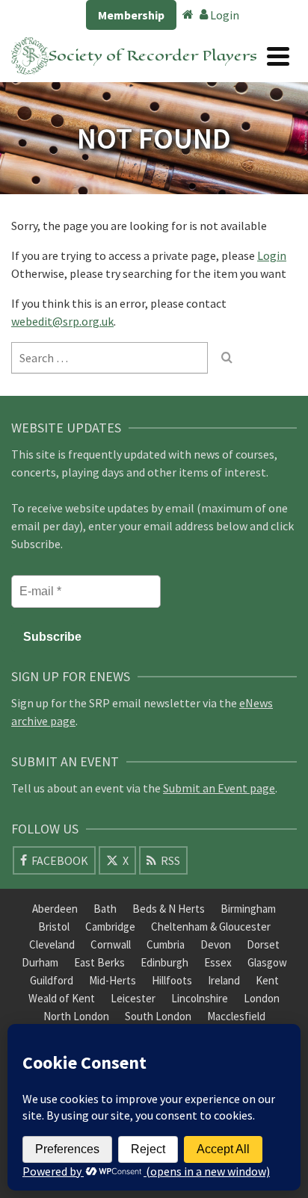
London (262, 998)
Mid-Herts (112, 980)
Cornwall (110, 944)
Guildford (51, 980)
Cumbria (166, 944)
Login (223, 14)
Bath (105, 908)
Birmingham (248, 908)
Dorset (263, 944)
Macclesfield (236, 1016)
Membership (131, 14)
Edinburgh (164, 962)
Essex (218, 962)
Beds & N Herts (168, 908)
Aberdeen (55, 908)
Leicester (133, 998)
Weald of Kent (61, 998)
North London (76, 1016)
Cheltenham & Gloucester (211, 926)
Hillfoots (172, 980)
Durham (40, 962)
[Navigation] (278, 56)
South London (158, 1016)
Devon (215, 944)
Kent (267, 980)
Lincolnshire (199, 998)
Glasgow (267, 962)
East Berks (99, 962)
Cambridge (110, 926)
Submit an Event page (219, 787)
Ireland (224, 980)
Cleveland (52, 944)
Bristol (54, 926)
